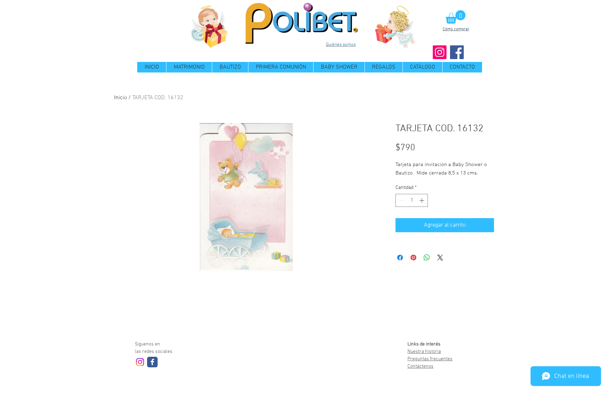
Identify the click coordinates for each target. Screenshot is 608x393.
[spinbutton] (411, 200)
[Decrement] (401, 200)
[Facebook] (457, 52)
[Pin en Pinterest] (413, 257)
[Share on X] (440, 257)
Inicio (120, 97)
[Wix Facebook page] (152, 362)
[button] (455, 17)
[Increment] (422, 200)
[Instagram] (439, 52)
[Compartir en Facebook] (400, 257)
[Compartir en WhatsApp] (427, 257)
